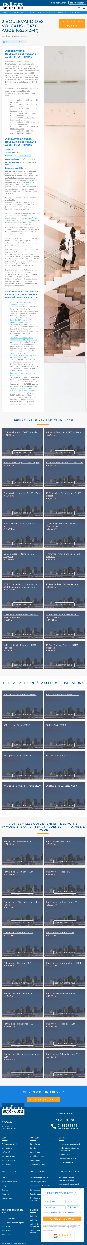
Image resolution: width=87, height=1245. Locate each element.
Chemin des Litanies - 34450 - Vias (22, 493)
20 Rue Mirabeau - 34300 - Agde (20, 432)
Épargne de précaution (38, 1183)
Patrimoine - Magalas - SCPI (60, 1024)
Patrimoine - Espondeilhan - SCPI (63, 963)
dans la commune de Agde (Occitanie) (19, 65)
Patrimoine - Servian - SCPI (60, 932)
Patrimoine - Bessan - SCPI (18, 841)
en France (33, 66)
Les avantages (7, 1150)
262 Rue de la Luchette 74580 (61, 786)
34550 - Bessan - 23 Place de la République (24, 123)
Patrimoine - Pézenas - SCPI (18, 932)
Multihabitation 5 (24, 156)
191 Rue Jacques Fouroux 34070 (62, 694)
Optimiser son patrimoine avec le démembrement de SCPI (22, 374)
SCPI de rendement (8, 1162)
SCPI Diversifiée (7, 1232)
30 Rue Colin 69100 (56, 725)
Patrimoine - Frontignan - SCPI (19, 1024)
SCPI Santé (6, 1228)
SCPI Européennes (8, 1220)
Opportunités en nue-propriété (69, 1146)
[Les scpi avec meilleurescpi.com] (13, 5)
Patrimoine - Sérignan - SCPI (18, 872)
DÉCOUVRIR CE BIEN (22, 452)
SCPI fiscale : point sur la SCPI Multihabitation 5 (21, 303)
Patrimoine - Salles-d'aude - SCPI (63, 1054)
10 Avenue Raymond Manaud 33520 (22, 786)
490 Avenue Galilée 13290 (17, 725)
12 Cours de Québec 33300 (59, 755)
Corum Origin (35, 1146)
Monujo (4, 1179)
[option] (65, 229)
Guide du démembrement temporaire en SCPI (39, 1227)
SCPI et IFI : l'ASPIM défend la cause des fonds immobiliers (23, 356)
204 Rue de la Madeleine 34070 (20, 694)
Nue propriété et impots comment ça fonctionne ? (67, 1180)
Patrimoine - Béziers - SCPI (18, 963)
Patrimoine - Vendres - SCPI (18, 993)
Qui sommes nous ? (9, 1158)
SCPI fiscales (6, 1166)
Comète (33, 1150)
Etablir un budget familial (39, 1179)
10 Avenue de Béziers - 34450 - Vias (64, 462)
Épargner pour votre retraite (40, 1187)
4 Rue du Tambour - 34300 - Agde (63, 432)
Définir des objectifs (37, 1191)
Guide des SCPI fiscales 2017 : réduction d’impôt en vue (21, 321)
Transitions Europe (37, 1158)
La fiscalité (6, 1154)
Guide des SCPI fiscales (38, 1222)
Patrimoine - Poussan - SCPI (60, 993)
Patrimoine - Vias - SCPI (58, 841)
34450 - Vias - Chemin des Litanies (22, 119)
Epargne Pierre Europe (38, 1166)
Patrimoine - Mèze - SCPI (59, 872)
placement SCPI (29, 182)
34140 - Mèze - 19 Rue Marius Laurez (24, 127)
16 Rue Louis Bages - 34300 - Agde (22, 462)
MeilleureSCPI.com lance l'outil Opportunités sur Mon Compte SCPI (23, 339)
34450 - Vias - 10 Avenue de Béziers (23, 114)
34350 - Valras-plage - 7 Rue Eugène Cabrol (23, 132)
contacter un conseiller (43, 1099)
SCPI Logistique (7, 1236)
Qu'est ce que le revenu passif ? (69, 1186)
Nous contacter (7, 1200)
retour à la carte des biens (72, 23)
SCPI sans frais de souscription (13, 1224)
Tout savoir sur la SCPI (10, 1146)
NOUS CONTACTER (58, 3)
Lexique (4, 1187)
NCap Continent (35, 1162)
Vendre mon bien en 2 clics (68, 1160)
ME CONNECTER (77, 3)
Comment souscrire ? (9, 1183)
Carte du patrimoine (66, 1164)
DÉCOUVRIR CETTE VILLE (22, 861)
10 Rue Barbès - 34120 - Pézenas (63, 584)
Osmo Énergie (35, 1154)
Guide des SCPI (35, 1218)
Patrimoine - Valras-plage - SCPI (63, 902)
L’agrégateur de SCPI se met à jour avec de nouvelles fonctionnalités (23, 389)
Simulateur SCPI (64, 1156)
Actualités (5, 1196)
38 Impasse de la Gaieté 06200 (19, 755)
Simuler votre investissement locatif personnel (69, 1151)
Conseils (5, 1191)
